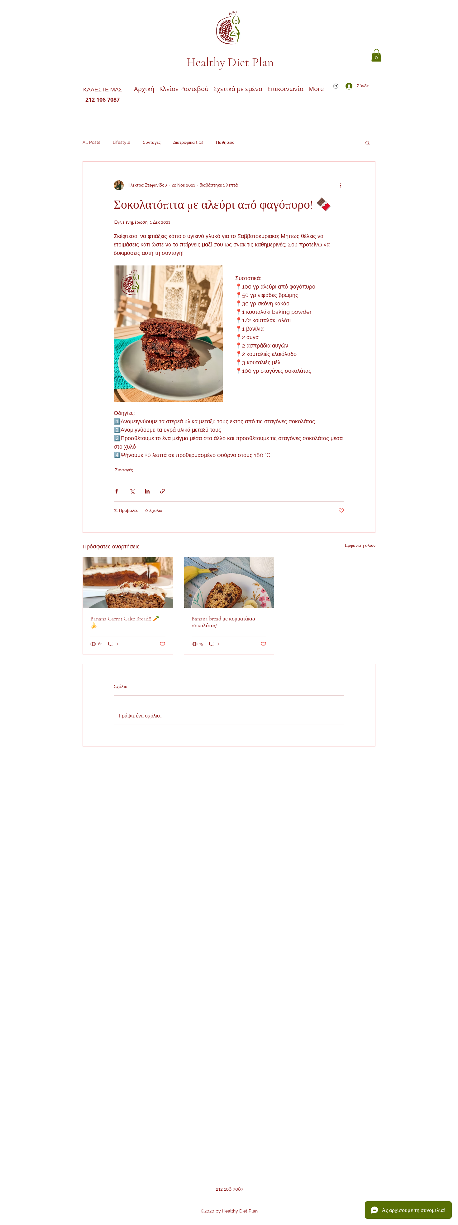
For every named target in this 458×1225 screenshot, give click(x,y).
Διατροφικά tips (188, 142)
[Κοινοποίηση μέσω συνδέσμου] (162, 491)
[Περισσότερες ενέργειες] (340, 185)
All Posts (91, 142)
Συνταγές (152, 142)
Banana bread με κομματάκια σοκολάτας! (223, 622)
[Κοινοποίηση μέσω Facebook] (117, 491)
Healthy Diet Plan (230, 62)
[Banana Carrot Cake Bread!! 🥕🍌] (128, 582)
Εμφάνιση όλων (360, 545)
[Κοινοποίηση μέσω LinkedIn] (147, 491)
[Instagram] (336, 86)
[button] (376, 55)
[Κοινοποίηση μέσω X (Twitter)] (132, 491)
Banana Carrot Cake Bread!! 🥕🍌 (124, 622)
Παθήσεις (225, 142)
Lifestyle (121, 142)
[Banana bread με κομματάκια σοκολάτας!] (229, 582)
